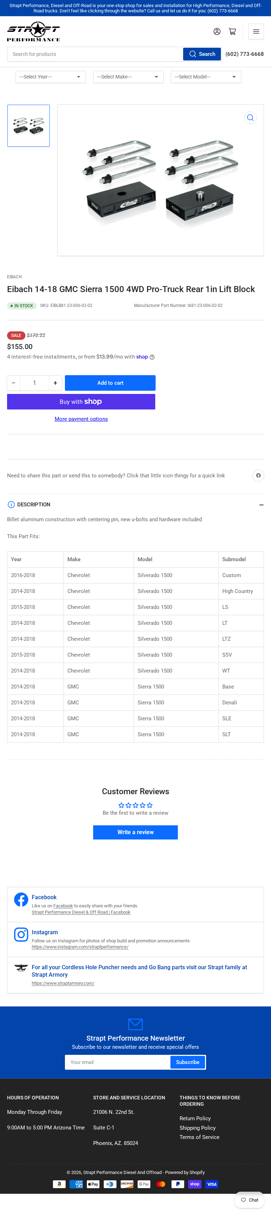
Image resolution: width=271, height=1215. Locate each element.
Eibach (14, 276)
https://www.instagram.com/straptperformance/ (80, 946)
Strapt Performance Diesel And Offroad (122, 1172)
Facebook (63, 905)
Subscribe (187, 1062)
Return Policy (195, 1118)
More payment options (81, 419)
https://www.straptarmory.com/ (63, 983)
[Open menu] (256, 31)
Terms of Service (199, 1137)
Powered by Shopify (185, 1172)
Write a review (136, 832)
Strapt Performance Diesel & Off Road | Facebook (81, 912)
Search (207, 54)
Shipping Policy (198, 1128)
